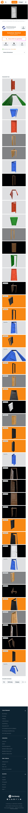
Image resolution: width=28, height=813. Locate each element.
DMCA (3, 743)
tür (4, 681)
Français (4, 786)
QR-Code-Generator (6, 732)
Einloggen (21, 2)
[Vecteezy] (2, 2)
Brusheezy (4, 713)
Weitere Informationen (8, 51)
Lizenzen (4, 740)
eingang (17, 681)
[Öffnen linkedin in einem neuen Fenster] (11, 798)
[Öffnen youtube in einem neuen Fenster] (20, 798)
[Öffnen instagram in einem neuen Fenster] (9, 798)
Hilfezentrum (5, 761)
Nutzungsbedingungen (8, 807)
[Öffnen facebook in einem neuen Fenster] (7, 798)
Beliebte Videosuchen (7, 753)
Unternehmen (5, 720)
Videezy (4, 718)
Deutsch (4, 784)
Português (4, 781)
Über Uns (4, 766)
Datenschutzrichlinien (18, 807)
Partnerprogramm (6, 745)
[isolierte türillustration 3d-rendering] (13, 84)
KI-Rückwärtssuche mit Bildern (9, 728)
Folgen (23, 28)
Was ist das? (13, 49)
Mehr (3, 788)
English (4, 776)
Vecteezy (4, 715)
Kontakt (4, 763)
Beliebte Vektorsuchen (7, 748)
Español (4, 779)
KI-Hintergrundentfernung (8, 730)
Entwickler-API (5, 725)
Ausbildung (4, 723)
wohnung (10, 681)
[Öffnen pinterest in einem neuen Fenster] (13, 798)
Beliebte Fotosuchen (6, 750)
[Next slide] (22, 681)
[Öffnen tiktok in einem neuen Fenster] (15, 798)
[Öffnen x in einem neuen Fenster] (17, 798)
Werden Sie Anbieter (7, 768)
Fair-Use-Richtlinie (13, 808)
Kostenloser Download (14, 33)
